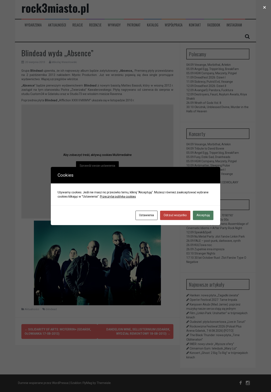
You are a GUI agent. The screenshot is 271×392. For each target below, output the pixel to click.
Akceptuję (203, 215)
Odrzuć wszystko (175, 215)
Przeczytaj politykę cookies (118, 196)
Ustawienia (146, 215)
